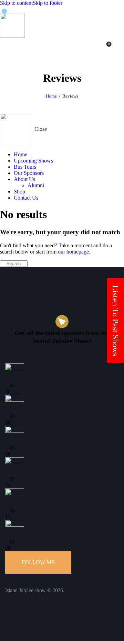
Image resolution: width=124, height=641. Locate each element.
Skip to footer (47, 3)
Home (51, 96)
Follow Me (38, 562)
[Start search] (120, 46)
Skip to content (16, 3)
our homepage (73, 252)
